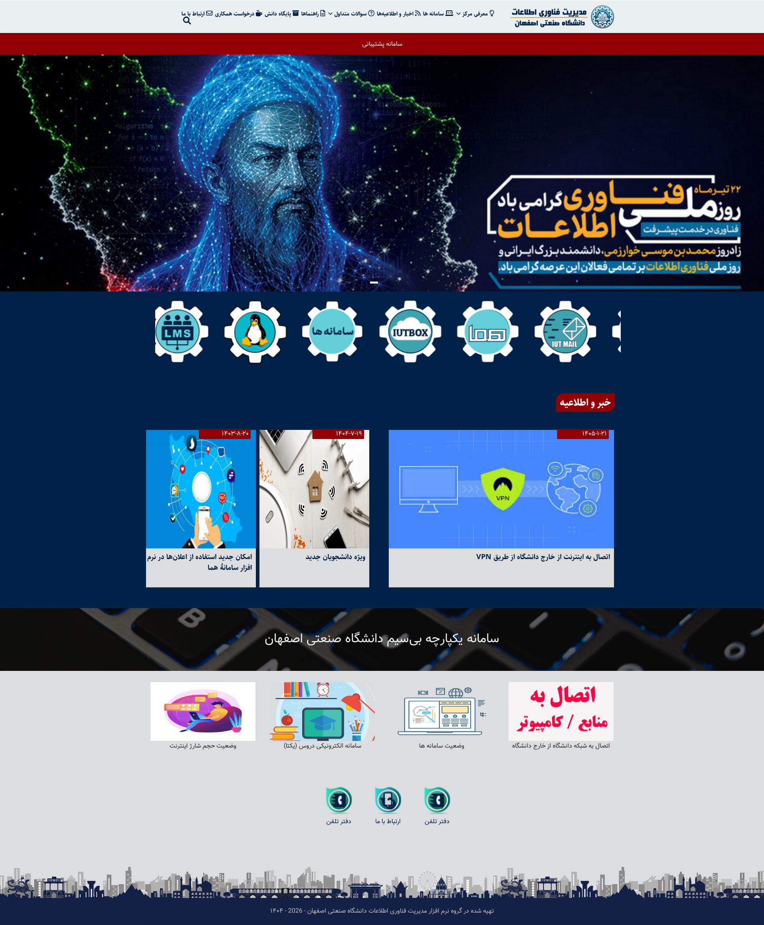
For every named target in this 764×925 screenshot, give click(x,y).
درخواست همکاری (235, 14)
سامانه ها (434, 14)
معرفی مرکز (475, 14)
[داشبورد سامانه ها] (349, 331)
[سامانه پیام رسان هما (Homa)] (504, 331)
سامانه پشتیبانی (382, 44)
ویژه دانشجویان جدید (335, 557)
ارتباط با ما (193, 14)
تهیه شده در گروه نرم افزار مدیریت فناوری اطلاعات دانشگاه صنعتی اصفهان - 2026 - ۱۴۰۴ (382, 911)
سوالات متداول (350, 14)
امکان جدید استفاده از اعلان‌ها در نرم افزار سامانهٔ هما (199, 562)
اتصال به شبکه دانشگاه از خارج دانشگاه (561, 746)
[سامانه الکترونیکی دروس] (194, 331)
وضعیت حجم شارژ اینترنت (203, 746)
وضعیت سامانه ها (441, 746)
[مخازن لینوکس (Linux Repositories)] (271, 331)
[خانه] (561, 16)
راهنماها (310, 14)
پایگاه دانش (278, 14)
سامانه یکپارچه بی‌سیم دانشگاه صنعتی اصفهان (382, 639)
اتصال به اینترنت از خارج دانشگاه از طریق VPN (543, 557)
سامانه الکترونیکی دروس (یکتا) (322, 746)
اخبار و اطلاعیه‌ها (396, 14)
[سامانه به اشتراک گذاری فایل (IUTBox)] (427, 331)
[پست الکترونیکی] (582, 331)
